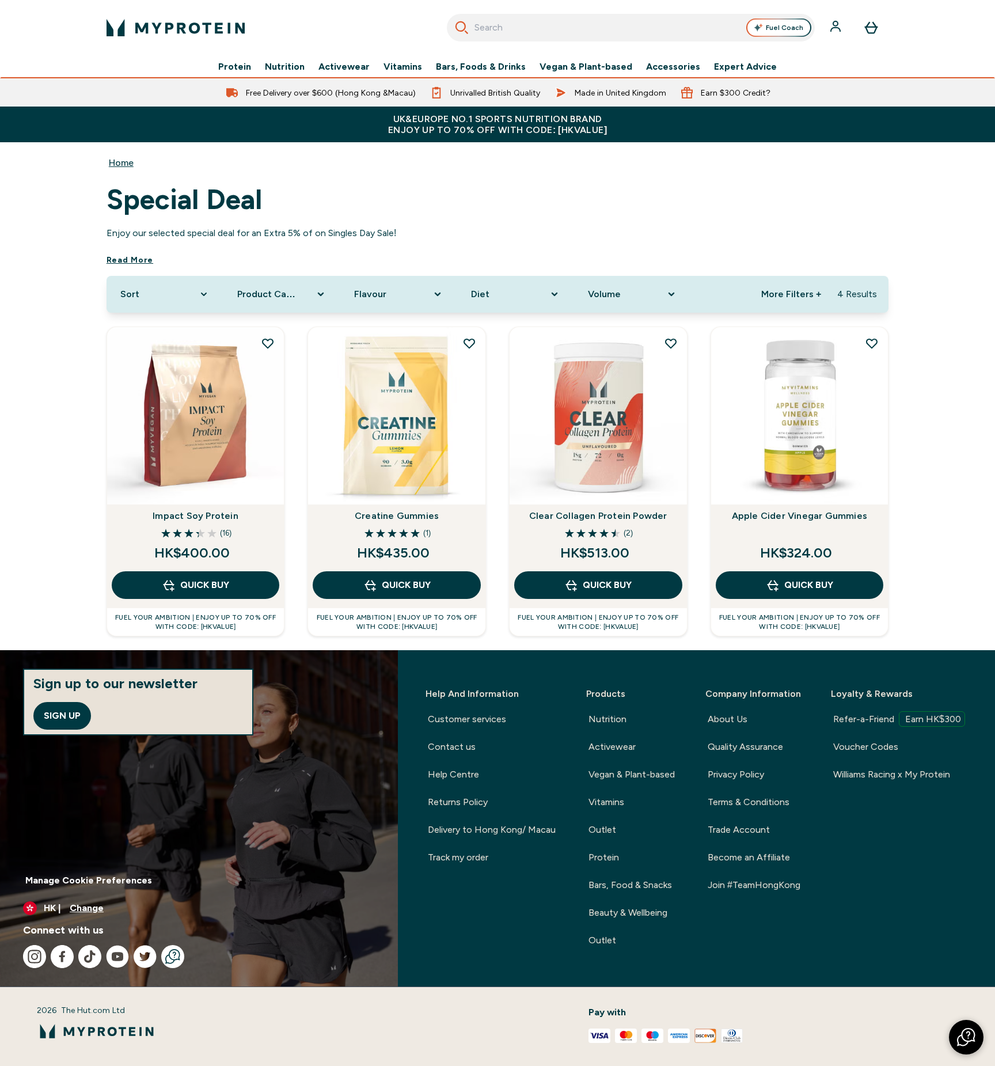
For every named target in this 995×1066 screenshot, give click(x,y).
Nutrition (285, 66)
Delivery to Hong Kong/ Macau (492, 829)
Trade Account (739, 829)
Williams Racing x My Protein (891, 774)
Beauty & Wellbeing (627, 912)
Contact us (452, 747)
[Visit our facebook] (62, 956)
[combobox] (631, 27)
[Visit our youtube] (117, 956)
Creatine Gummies (397, 516)
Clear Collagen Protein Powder (598, 516)
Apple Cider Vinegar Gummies (799, 516)
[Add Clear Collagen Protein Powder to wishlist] (670, 343)
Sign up (62, 715)
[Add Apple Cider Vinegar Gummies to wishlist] (871, 343)
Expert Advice (745, 66)
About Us (727, 719)
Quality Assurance (745, 747)
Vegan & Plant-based (586, 66)
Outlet (602, 829)
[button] (966, 1037)
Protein (234, 66)
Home (121, 163)
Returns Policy (458, 802)
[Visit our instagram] (34, 956)
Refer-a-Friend (897, 719)
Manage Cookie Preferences (88, 880)
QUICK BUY (204, 585)
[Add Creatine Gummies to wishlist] (469, 343)
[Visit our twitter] (145, 956)
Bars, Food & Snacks (630, 885)
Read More (130, 259)
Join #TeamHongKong (754, 885)
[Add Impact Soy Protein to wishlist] (267, 343)
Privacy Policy (736, 774)
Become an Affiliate (749, 857)
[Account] (836, 28)
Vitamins (402, 66)
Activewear (344, 66)
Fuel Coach (784, 28)
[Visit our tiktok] (89, 956)
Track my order (458, 857)
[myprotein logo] (176, 27)
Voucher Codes (865, 747)
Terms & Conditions (748, 802)
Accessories (673, 66)
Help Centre (453, 774)
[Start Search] (462, 27)
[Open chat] (172, 956)
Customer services (467, 719)
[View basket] (871, 27)
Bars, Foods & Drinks (481, 66)
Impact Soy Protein (195, 516)
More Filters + (791, 294)
